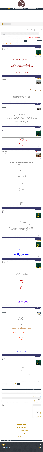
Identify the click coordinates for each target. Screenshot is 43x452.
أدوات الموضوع (9, 43)
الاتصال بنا (11, 440)
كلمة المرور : (24, 8)
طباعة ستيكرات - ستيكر (21, 430)
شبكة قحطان (7, 440)
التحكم (30, 24)
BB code (39, 411)
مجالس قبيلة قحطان (22, 32)
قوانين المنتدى (39, 416)
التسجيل (36, 24)
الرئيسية (39, 24)
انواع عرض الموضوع (4, 43)
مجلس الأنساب (17, 32)
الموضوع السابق (23, 386)
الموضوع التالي (19, 386)
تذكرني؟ (12, 8)
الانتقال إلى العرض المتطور (37, 400)
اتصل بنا (26, 24)
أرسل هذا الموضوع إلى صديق (36, 396)
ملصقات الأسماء (21, 424)
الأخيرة (19, 40)
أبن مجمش (39, 78)
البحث (39, 448)
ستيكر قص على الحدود (21, 437)
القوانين (34, 448)
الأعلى (2, 440)
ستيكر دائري (21, 433)
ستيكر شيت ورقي (21, 427)
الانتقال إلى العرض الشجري (37, 401)
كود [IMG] (39, 413)
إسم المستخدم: (38, 8)
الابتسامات (39, 412)
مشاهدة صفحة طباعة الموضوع (36, 395)
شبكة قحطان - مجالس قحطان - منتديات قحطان (32, 32)
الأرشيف (4, 440)
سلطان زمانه (38, 48)
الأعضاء (33, 24)
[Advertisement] (21, 16)
